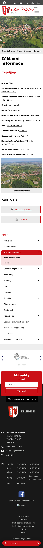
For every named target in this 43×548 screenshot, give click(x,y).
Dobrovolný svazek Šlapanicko (27, 120)
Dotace (7, 286)
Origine (23, 539)
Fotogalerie (9, 316)
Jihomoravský (12, 105)
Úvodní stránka (8, 51)
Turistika (7, 298)
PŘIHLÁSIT (21, 391)
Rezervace (8, 333)
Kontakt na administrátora (23, 526)
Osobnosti (8, 310)
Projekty (7, 280)
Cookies (23, 532)
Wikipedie (31, 154)
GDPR (23, 529)
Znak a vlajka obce (23, 209)
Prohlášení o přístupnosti (23, 523)
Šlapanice (35, 115)
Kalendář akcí (10, 246)
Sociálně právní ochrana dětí (17, 322)
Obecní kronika (10, 304)
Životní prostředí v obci (14, 328)
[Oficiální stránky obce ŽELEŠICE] (5, 10)
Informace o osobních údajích (23, 399)
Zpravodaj (8, 275)
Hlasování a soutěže (13, 339)
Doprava (7, 292)
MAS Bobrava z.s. (14, 125)
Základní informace (12, 252)
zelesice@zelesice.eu (15, 451)
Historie (23, 219)
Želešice (23, 131)
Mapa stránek (23, 516)
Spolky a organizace (13, 269)
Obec (19, 51)
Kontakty (23, 519)
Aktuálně (8, 241)
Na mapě (10, 442)
